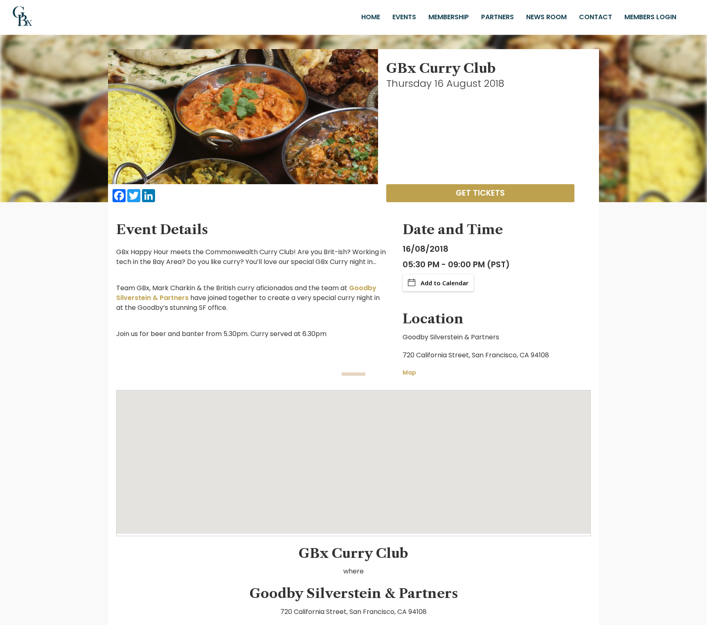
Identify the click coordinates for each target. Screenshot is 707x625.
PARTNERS (497, 17)
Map (409, 372)
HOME (370, 17)
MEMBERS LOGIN (650, 17)
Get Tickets (480, 193)
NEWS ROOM (546, 17)
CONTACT (595, 17)
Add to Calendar (444, 283)
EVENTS (404, 17)
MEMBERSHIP (448, 17)
